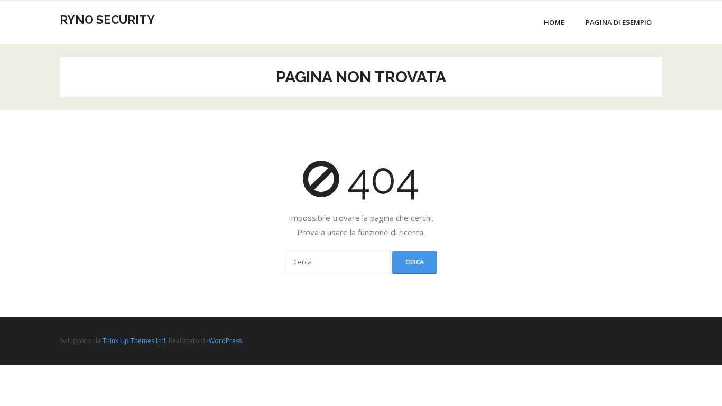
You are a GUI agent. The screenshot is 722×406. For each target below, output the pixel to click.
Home (554, 22)
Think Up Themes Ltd (134, 340)
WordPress (225, 340)
